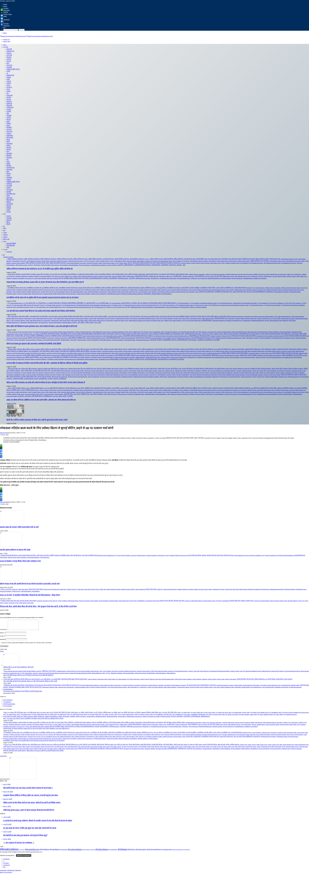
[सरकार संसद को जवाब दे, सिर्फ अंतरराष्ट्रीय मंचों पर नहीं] (12, 523)
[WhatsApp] (154, 445)
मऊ (7, 160)
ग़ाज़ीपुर (8, 111)
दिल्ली (8, 224)
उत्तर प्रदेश (5, 47)
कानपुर (8, 61)
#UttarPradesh (140, 849)
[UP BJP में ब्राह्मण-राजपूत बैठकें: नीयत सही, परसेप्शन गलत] (154, 557)
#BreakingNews (9, 849)
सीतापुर (8, 202)
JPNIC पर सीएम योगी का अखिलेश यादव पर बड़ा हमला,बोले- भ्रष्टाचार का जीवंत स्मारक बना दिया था (41, 400)
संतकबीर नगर (10, 194)
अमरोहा (8, 77)
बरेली (8, 142)
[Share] (154, 457)
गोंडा (7, 113)
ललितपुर (9, 184)
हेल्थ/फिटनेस (10, 245)
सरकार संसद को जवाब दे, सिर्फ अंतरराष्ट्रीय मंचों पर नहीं (19, 527)
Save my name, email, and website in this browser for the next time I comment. (27, 643)
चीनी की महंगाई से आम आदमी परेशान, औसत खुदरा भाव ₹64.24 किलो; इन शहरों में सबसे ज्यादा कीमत (33, 751)
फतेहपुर (8, 134)
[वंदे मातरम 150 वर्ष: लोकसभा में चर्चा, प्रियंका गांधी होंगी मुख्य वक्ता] (156, 689)
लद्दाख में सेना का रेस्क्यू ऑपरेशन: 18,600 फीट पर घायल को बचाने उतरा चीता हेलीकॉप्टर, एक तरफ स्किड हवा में (45, 282)
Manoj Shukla (4, 433)
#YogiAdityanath (167, 849)
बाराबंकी (9, 154)
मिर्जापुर (8, 166)
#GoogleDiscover (32, 849)
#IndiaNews (54, 849)
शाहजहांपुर (9, 190)
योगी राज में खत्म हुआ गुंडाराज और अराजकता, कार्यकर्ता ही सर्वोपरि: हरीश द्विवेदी (33, 344)
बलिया (8, 146)
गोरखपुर (9, 57)
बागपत (8, 150)
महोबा (8, 164)
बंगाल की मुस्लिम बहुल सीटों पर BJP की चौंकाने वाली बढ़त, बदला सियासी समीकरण (28, 675)
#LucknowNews (75, 849)
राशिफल (5, 235)
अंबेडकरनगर (10, 51)
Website (2, 639)
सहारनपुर (9, 198)
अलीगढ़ (8, 83)
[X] (154, 448)
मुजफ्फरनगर (10, 168)
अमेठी (8, 79)
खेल (4, 231)
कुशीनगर (9, 103)
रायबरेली (9, 67)
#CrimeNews (22, 849)
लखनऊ (5, 12)
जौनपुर (8, 119)
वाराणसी (9, 55)
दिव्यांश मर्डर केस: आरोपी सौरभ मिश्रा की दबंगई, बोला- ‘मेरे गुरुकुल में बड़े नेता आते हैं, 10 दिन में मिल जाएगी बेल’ (38, 606)
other (4, 241)
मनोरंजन (5, 237)
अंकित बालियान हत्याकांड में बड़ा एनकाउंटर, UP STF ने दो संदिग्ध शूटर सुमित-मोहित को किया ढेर (39, 269)
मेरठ (7, 172)
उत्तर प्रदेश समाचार (186, 849)
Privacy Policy (7, 14)
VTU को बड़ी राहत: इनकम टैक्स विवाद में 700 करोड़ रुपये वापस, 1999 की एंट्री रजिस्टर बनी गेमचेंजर (40, 311)
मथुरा (8, 162)
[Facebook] (154, 450)
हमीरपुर (8, 208)
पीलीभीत (9, 127)
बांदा (7, 63)
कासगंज (9, 101)
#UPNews (122, 849)
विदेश (4, 228)
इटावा (8, 89)
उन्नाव (8, 91)
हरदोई (8, 71)
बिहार (8, 222)
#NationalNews (86, 849)
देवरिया (8, 123)
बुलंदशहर (9, 158)
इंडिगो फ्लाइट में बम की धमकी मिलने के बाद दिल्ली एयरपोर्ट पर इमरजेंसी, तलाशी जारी (30, 584)
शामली (8, 188)
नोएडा (8, 125)
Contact (6, 8)
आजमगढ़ (9, 87)
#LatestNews (64, 849)
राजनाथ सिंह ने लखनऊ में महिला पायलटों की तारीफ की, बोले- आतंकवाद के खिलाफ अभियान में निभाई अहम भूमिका (46, 363)
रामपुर (8, 176)
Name (2, 633)
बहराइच (8, 148)
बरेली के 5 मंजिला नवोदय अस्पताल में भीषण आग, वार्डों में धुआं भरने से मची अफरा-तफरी (36, 420)
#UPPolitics (131, 849)
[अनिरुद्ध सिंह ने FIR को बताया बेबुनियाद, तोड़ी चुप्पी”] (11, 665)
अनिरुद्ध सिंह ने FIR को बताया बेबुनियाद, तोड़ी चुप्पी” (18, 667)
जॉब (7, 247)
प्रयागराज (9, 65)
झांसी (8, 121)
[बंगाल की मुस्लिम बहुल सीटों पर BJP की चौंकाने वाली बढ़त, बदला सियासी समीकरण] (156, 673)
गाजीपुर (8, 109)
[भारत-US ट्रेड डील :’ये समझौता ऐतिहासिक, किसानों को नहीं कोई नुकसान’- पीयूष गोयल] (154, 591)
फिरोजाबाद (9, 138)
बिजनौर (8, 156)
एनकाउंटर (9, 95)
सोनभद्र (8, 206)
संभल (8, 196)
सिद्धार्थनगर (10, 200)
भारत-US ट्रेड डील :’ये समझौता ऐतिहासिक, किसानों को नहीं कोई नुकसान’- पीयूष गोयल (30, 595)
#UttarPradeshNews (154, 849)
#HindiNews (44, 849)
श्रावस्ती (8, 192)
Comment (3, 629)
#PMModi (93, 849)
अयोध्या (8, 59)
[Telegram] (154, 452)
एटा (7, 93)
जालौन (8, 117)
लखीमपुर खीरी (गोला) (13, 69)
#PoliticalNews (101, 849)
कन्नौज (8, 97)
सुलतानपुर (9, 204)
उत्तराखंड (9, 218)
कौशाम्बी (9, 49)
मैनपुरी (8, 174)
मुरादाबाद (9, 170)
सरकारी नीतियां (11, 243)
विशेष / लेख (6, 239)
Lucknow (9, 252)
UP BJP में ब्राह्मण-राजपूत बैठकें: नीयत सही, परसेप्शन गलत (20, 561)
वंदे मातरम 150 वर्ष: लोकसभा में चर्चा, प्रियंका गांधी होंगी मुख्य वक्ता (22, 691)
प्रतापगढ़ (9, 130)
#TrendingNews (113, 849)
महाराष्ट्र (8, 220)
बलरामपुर (9, 144)
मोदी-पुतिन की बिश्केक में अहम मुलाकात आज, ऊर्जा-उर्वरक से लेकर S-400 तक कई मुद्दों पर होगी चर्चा (41, 326)
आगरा (8, 85)
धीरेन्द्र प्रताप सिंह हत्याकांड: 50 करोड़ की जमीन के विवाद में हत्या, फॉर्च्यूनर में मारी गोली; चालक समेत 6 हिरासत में (45, 382)
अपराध (5, 233)
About (5, 6)
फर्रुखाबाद (9, 136)
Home (5, 4)
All (7, 73)
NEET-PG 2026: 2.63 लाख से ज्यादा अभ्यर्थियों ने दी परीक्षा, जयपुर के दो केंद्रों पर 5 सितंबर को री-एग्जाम (33, 718)
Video (5, 16)
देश (4, 226)
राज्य (4, 214)
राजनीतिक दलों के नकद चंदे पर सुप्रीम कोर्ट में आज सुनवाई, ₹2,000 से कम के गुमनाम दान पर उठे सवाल (42, 297)
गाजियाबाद (9, 107)
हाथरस (8, 212)
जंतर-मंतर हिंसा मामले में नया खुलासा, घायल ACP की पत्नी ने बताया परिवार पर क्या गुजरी (30, 681)
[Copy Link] (154, 454)
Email (2, 636)
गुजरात (8, 216)
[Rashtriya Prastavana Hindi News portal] (26, 36)
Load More (3, 756)
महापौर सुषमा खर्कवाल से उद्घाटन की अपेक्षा (15, 550)
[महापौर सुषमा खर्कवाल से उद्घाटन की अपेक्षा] (11, 546)
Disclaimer (6, 10)
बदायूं (8, 140)
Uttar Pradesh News (177, 849)
